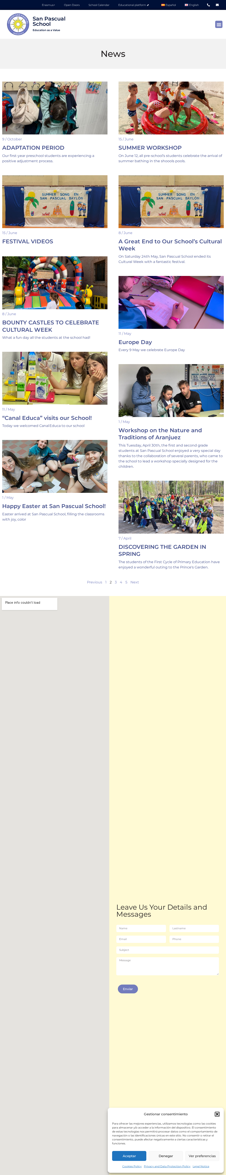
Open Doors (72, 5)
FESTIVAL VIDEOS (27, 241)
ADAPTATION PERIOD (33, 147)
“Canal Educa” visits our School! (47, 418)
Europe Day (135, 342)
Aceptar (129, 1156)
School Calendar (99, 5)
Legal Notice (201, 1166)
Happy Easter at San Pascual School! (54, 506)
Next (134, 582)
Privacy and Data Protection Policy (167, 1166)
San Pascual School (49, 23)
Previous (94, 582)
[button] (217, 1114)
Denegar (166, 1156)
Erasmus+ (48, 5)
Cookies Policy (132, 1166)
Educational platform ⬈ (133, 5)
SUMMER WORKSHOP (150, 147)
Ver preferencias (202, 1156)
